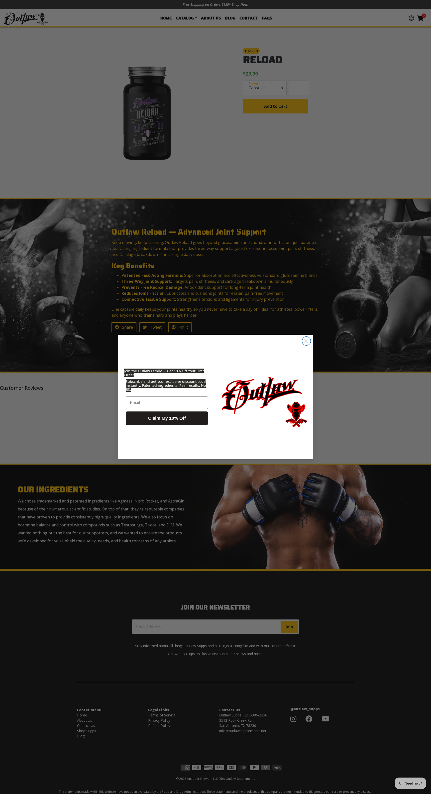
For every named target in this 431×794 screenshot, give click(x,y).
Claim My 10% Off (167, 418)
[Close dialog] (306, 341)
